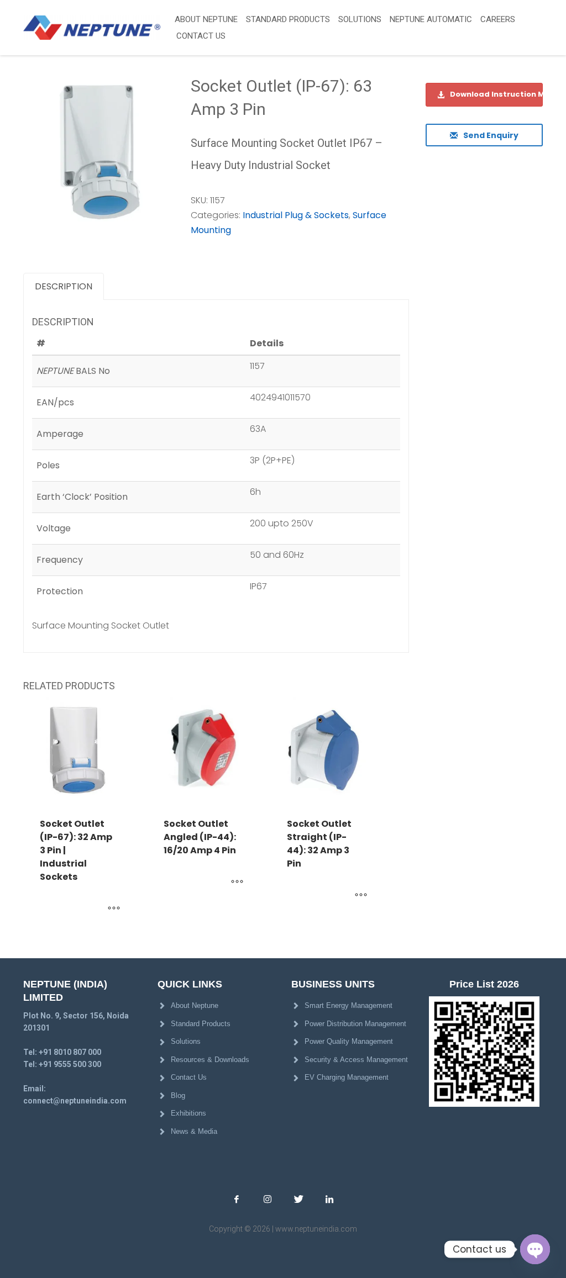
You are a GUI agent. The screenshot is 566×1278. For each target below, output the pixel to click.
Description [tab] (63, 286)
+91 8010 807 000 (70, 1052)
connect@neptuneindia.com (75, 1100)
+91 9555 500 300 (70, 1064)
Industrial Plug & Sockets (296, 215)
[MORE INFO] (114, 908)
